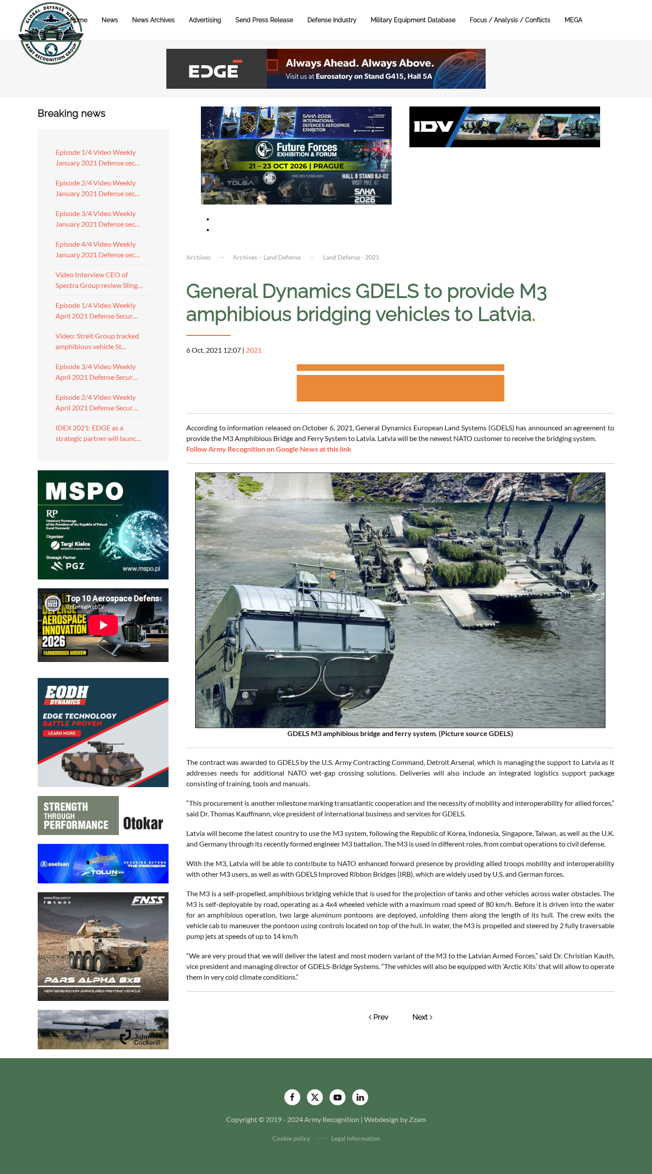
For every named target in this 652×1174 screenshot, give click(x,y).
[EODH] (103, 731)
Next (420, 1017)
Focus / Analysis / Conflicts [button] (510, 20)
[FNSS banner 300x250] (103, 946)
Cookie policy (291, 1138)
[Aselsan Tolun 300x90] (103, 862)
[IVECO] (504, 126)
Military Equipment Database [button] (413, 20)
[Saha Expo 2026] (296, 122)
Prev (381, 1017)
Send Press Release (264, 20)
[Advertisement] (400, 369)
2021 (254, 350)
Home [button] (78, 20)
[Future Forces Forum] (296, 154)
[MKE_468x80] (296, 187)
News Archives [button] (153, 20)
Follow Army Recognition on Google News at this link (268, 449)
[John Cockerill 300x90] (103, 1028)
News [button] (110, 20)
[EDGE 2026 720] (326, 67)
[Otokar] (103, 814)
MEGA (573, 20)
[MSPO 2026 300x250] (103, 524)
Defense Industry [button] (332, 20)
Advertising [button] (205, 20)
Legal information (355, 1138)
